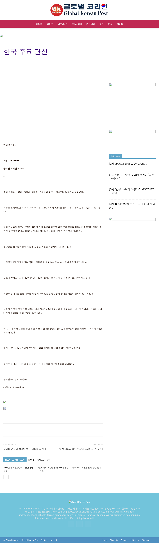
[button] (152, 24)
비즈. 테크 (63, 23)
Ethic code (134, 540)
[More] (21, 430)
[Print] (6, 430)
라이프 (50, 23)
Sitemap (145, 540)
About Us (114, 540)
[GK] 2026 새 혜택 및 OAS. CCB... (128, 163)
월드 (101, 23)
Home (104, 540)
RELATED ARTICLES (15, 460)
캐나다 (39, 23)
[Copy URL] (14, 430)
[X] (79, 524)
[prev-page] (5, 477)
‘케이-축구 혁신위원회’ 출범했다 (86, 467)
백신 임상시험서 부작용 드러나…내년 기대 (81, 448)
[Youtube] (88, 524)
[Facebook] (71, 524)
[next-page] (10, 477)
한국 (110, 23)
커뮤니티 (90, 23)
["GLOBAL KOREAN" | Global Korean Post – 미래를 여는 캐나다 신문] (79, 10)
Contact (124, 540)
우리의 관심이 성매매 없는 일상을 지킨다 (24, 448)
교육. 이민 (77, 23)
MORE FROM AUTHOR (39, 460)
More (120, 23)
